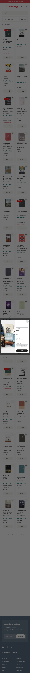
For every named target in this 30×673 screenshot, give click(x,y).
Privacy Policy (19, 348)
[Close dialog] (27, 321)
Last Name (17, 330)
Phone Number (18, 338)
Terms (20, 348)
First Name (17, 326)
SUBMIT (22, 350)
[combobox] (17, 340)
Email (17, 334)
